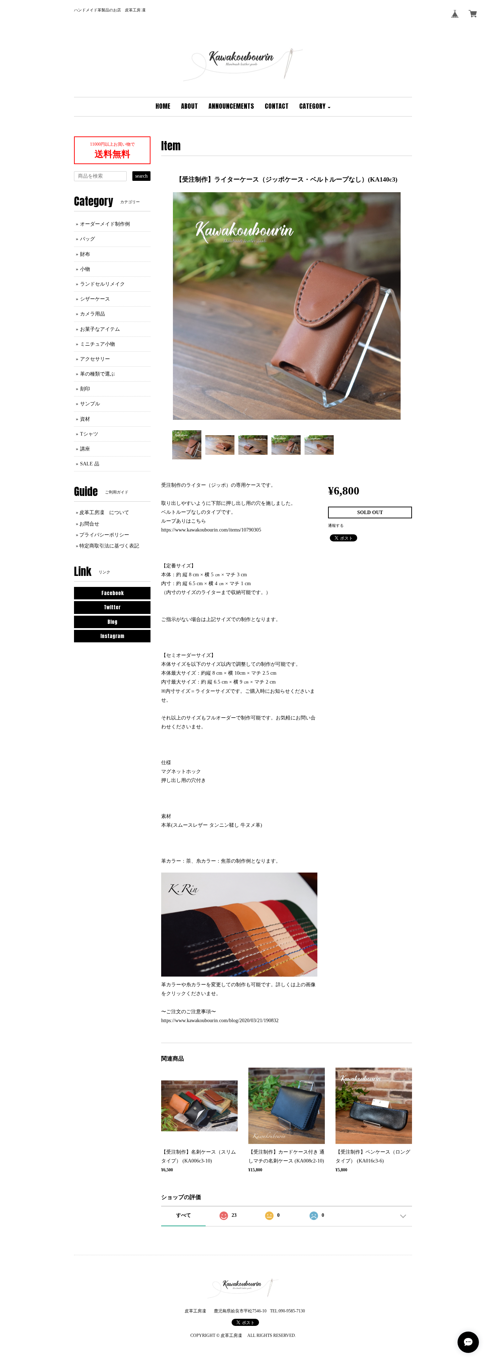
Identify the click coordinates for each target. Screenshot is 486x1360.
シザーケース (95, 299)
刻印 (85, 389)
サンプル (90, 403)
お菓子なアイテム (100, 329)
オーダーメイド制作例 (105, 224)
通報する (336, 525)
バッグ (87, 239)
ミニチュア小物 (97, 344)
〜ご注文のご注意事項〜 (188, 1011)
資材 (85, 419)
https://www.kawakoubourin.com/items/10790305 (211, 530)
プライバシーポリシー (104, 535)
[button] (315, 106)
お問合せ (89, 524)
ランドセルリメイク (102, 284)
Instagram (112, 636)
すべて (183, 1215)
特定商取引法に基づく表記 (109, 546)
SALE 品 (89, 463)
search (141, 176)
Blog (112, 622)
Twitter (112, 607)
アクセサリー (95, 359)
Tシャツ (89, 434)
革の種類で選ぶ (97, 374)
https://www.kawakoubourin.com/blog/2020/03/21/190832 (220, 1020)
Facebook (112, 593)
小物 (85, 269)
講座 (85, 449)
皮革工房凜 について (104, 512)
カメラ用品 (92, 314)
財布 (85, 254)
